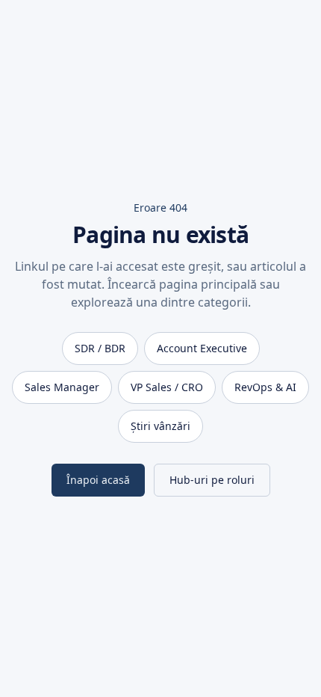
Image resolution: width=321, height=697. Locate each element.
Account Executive (202, 348)
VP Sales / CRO (167, 387)
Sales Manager (62, 387)
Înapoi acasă (98, 480)
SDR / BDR (100, 348)
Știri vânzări (160, 426)
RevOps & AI (265, 387)
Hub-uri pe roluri (212, 480)
